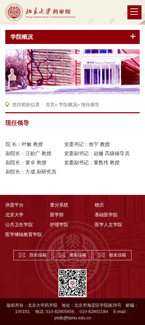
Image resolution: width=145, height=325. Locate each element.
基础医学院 (106, 214)
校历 (99, 205)
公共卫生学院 (19, 224)
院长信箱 (38, 255)
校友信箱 (117, 255)
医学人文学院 (108, 224)
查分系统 (59, 205)
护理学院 (59, 224)
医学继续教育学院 (23, 234)
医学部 (57, 214)
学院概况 (22, 37)
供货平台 (14, 205)
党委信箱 (77, 255)
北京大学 (14, 214)
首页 (50, 104)
